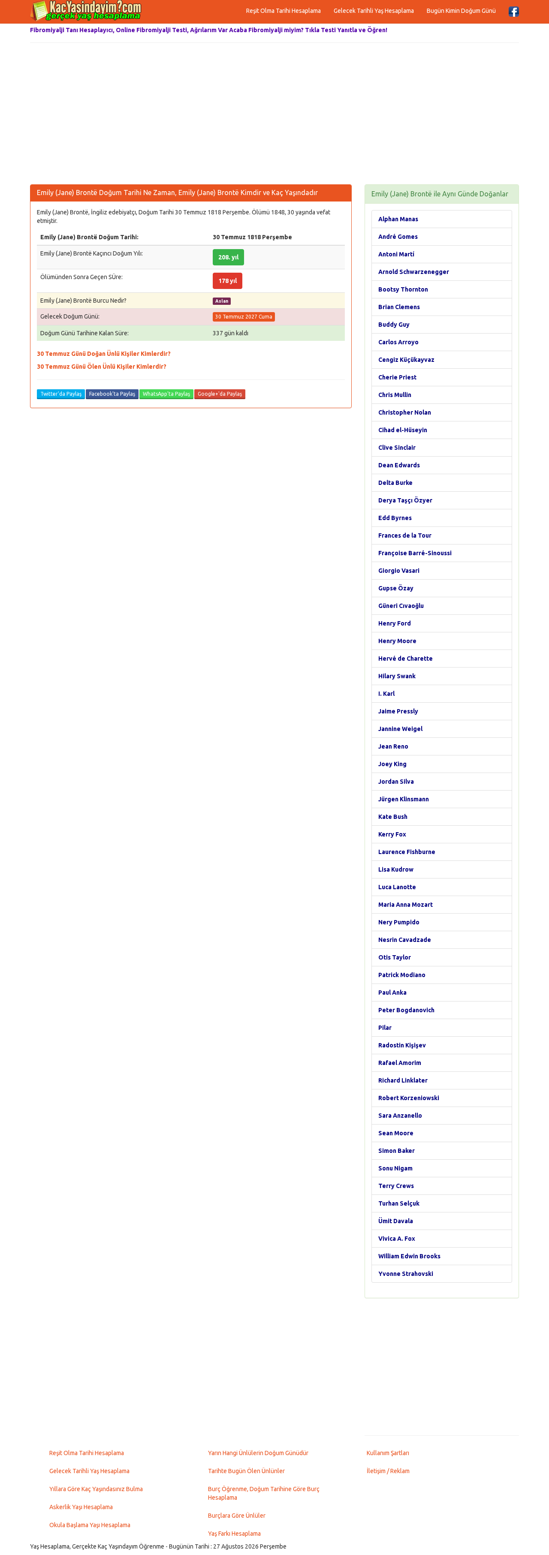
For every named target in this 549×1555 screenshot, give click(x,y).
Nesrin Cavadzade (404, 939)
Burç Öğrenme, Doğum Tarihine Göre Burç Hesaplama (264, 1493)
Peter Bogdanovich (406, 1010)
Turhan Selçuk (398, 1203)
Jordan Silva (396, 781)
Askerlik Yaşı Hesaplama (81, 1507)
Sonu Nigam (395, 1168)
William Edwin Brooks (409, 1256)
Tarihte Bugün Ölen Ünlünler (246, 1471)
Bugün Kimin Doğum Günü (461, 10)
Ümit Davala (395, 1221)
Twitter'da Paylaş (60, 394)
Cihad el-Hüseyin (402, 430)
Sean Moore (395, 1133)
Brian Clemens (399, 307)
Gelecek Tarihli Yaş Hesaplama (374, 10)
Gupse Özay (395, 588)
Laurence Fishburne (406, 851)
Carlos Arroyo (398, 342)
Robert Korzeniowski (408, 1098)
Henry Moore (397, 641)
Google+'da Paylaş (220, 394)
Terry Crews (396, 1185)
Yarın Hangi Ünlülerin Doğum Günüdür (258, 1453)
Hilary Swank (397, 676)
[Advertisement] (274, 116)
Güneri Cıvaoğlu (401, 605)
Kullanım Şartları (388, 1453)
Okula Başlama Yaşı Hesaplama (89, 1525)
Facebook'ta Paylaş (112, 394)
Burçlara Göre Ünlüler (236, 1515)
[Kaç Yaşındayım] (86, 10)
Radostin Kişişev (402, 1045)
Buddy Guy (394, 324)
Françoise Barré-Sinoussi (415, 553)
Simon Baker (396, 1150)
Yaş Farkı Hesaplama (234, 1533)
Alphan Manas (398, 219)
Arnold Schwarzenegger (413, 271)
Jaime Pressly (398, 711)
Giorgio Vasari (398, 570)
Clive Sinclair (397, 447)
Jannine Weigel (400, 728)
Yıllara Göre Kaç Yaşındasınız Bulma (96, 1489)
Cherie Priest (397, 377)
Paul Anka (392, 992)
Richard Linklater (403, 1080)
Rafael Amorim (399, 1062)
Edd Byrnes (395, 517)
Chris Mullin (394, 394)
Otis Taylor (394, 957)
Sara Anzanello (400, 1115)
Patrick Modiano (401, 974)
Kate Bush (392, 816)
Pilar (385, 1027)
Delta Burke (395, 482)
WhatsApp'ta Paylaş (166, 394)
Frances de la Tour (404, 535)
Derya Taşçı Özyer (405, 500)
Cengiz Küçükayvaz (406, 359)
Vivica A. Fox (396, 1238)
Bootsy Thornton (403, 289)
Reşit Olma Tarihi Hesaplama (283, 10)
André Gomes (398, 236)
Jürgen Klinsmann (403, 799)
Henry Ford (394, 623)
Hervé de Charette (405, 658)
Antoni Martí (396, 254)
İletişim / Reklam (388, 1471)
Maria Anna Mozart (405, 904)
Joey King (392, 764)
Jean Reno (393, 746)
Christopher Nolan (404, 412)
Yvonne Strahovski (405, 1273)
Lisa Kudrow (395, 869)
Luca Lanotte (397, 887)
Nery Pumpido (398, 922)
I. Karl (386, 693)
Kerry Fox (392, 834)
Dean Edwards (399, 465)
